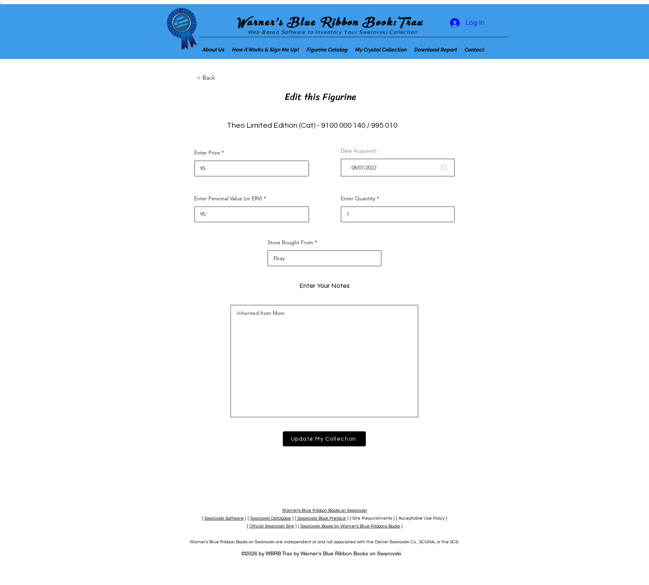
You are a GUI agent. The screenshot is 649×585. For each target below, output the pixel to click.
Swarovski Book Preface (321, 518)
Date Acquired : (360, 150)
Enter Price (207, 152)
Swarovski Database (270, 518)
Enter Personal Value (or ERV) (228, 198)
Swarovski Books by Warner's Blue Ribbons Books (350, 526)
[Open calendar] (444, 168)
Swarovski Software (224, 518)
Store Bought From (290, 242)
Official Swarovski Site (271, 526)
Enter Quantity (358, 198)
